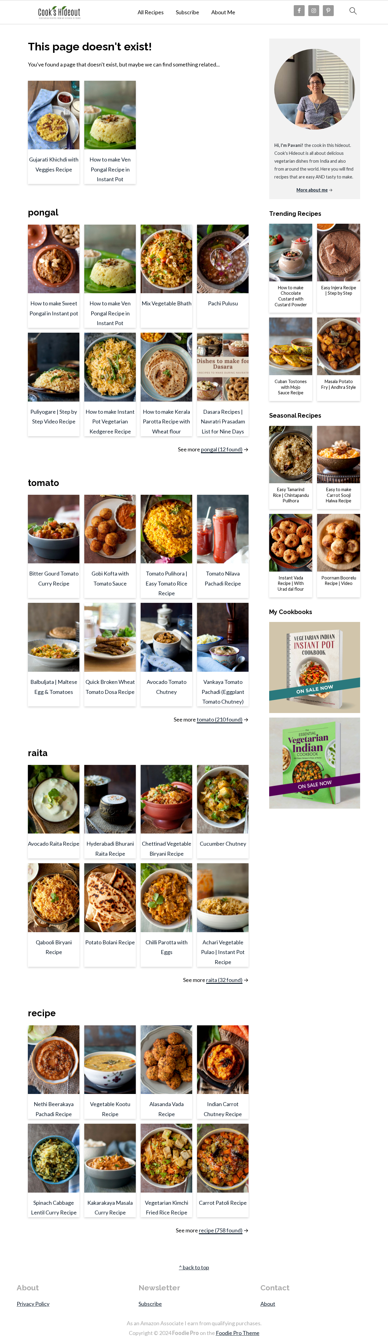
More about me (312, 189)
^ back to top (194, 1267)
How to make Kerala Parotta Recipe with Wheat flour (166, 421)
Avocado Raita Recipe (53, 843)
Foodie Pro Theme (237, 1333)
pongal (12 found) (221, 449)
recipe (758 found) (220, 1230)
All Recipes (151, 12)
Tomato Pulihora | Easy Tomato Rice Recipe (166, 583)
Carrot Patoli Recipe (223, 1202)
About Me (223, 12)
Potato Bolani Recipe (110, 942)
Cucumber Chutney (223, 843)
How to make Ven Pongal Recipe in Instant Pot (110, 169)
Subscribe (187, 12)
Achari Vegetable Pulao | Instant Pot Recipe (223, 952)
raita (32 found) (224, 979)
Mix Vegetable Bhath (167, 303)
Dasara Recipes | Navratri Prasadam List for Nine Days (223, 421)
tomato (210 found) (219, 719)
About (267, 1303)
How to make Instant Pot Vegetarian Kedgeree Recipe (110, 421)
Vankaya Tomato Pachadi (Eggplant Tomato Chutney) (223, 691)
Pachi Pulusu (223, 303)
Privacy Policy (33, 1303)
